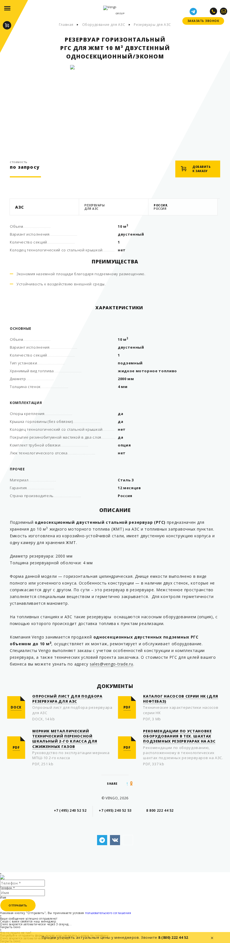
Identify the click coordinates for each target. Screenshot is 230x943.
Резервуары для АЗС (152, 24)
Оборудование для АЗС (103, 24)
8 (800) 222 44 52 (173, 937)
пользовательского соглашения (108, 913)
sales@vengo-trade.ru (111, 664)
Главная (66, 24)
